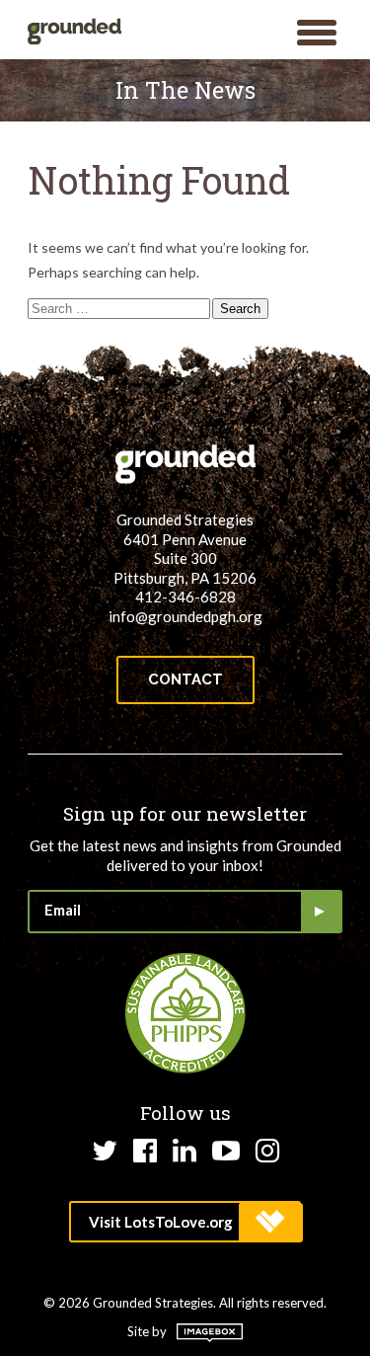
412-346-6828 (185, 596)
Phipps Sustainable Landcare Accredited (185, 1013)
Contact (185, 679)
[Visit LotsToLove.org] (185, 1221)
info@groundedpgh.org (185, 616)
